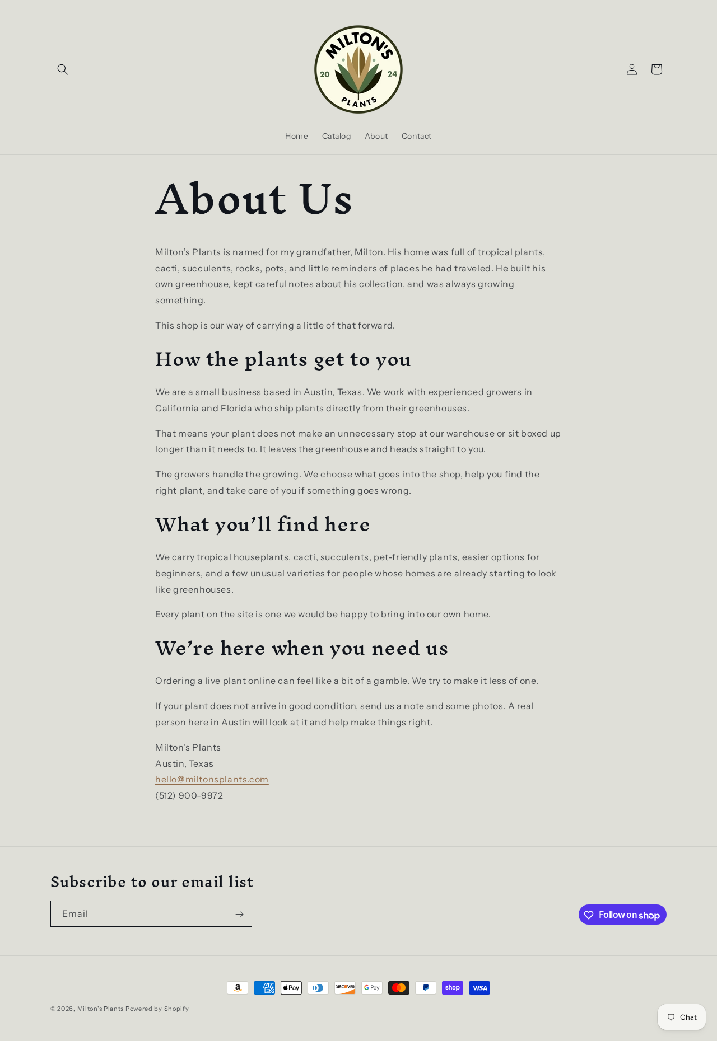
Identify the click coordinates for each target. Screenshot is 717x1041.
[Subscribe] (239, 914)
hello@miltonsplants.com (212, 779)
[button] (62, 69)
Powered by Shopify (157, 1008)
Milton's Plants (100, 1008)
